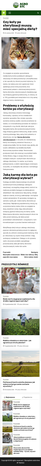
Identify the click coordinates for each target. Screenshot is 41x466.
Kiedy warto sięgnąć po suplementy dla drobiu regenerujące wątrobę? (19, 300)
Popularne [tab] (28, 397)
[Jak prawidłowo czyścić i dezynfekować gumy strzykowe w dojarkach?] (7, 438)
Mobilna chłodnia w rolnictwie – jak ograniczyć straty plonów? (17, 342)
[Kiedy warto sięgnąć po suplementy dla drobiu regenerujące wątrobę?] (20, 280)
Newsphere (28, 460)
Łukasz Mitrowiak (21, 33)
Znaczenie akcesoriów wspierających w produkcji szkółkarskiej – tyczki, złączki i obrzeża (24, 450)
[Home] (4, 13)
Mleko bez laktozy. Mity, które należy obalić (29, 254)
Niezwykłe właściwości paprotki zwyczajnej (11, 254)
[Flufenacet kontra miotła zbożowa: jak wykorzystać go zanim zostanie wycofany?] (20, 364)
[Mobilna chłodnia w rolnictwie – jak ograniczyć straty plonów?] (20, 322)
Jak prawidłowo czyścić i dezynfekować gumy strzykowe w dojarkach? (24, 439)
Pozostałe (6, 18)
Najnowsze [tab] (10, 397)
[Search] (38, 13)
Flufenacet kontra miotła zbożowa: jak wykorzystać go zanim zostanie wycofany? (19, 384)
